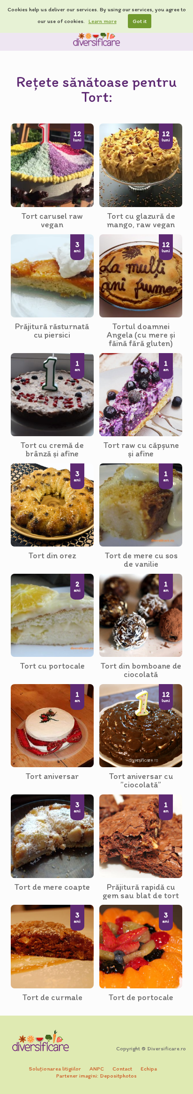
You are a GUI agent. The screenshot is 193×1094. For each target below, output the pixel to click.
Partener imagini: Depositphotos (96, 1075)
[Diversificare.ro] (96, 37)
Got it (140, 21)
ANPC (96, 1068)
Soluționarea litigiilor (55, 1068)
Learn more (103, 21)
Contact (122, 1068)
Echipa (149, 1068)
